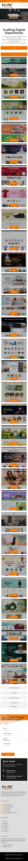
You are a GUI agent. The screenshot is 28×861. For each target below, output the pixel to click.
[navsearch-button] (22, 5)
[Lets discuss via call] (4, 776)
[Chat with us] (4, 770)
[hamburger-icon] (25, 6)
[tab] (14, 48)
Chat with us (11, 771)
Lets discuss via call (14, 776)
